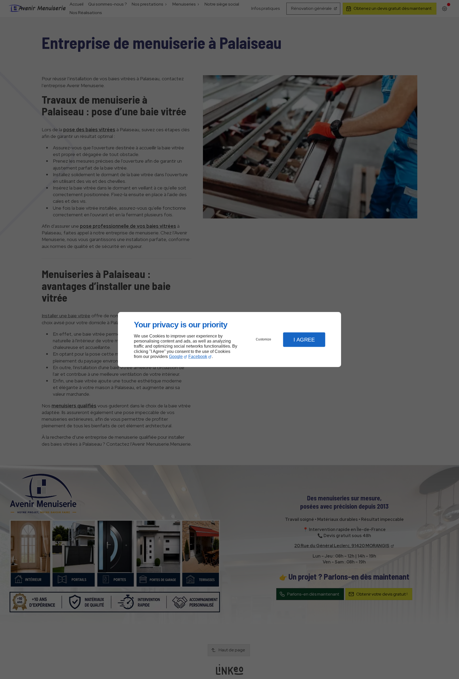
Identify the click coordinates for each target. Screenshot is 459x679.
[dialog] (229, 339)
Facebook (197, 356)
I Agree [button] (304, 340)
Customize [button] (263, 339)
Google (176, 356)
